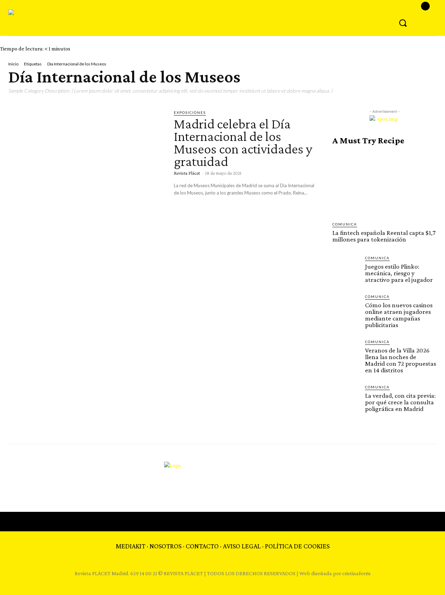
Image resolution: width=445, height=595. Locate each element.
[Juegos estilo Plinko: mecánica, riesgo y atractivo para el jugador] (345, 268)
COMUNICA (344, 224)
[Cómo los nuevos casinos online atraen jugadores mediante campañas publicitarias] (345, 307)
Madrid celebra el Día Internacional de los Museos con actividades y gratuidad (243, 142)
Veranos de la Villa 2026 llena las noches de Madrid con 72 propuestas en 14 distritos (400, 360)
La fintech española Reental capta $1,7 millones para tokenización (384, 236)
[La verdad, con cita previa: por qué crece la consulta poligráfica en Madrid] (345, 397)
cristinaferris (356, 573)
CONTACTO (202, 546)
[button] (403, 22)
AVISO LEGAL (242, 546)
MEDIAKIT (130, 546)
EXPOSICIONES (190, 112)
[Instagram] (425, 6)
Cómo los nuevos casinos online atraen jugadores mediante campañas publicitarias (398, 314)
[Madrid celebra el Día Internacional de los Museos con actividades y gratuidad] (85, 154)
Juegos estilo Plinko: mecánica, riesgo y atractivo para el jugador (399, 273)
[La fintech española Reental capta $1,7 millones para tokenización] (384, 183)
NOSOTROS (165, 546)
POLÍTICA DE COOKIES (297, 546)
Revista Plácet (187, 173)
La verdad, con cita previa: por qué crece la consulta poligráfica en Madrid (400, 402)
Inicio (13, 63)
